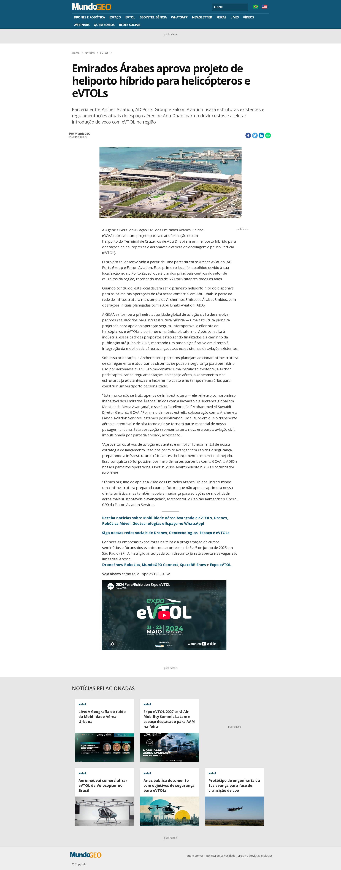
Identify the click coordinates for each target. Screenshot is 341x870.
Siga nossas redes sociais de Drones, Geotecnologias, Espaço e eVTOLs (165, 532)
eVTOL (130, 17)
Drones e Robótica (89, 17)
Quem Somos (104, 25)
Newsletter (202, 17)
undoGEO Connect (161, 564)
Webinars (81, 25)
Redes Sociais (129, 25)
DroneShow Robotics (121, 564)
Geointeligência (153, 17)
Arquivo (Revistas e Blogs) (255, 856)
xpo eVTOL (221, 564)
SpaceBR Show (193, 564)
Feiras (221, 17)
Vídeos (248, 17)
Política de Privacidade (221, 856)
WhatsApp (179, 17)
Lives (235, 17)
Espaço (115, 17)
